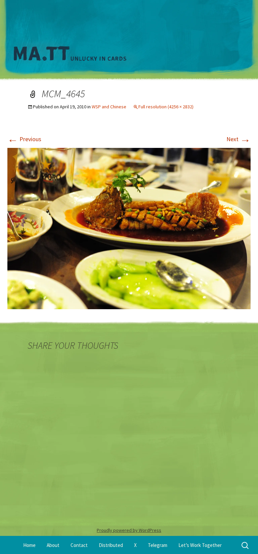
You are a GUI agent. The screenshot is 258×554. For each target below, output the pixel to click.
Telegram (157, 545)
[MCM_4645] (129, 228)
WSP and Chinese (109, 107)
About (53, 545)
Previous (24, 139)
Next (238, 139)
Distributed (111, 545)
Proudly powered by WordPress (129, 530)
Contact (79, 545)
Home (29, 545)
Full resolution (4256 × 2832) (166, 107)
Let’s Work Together (200, 545)
